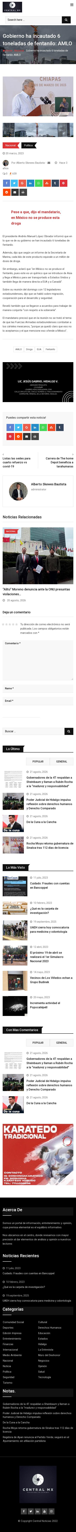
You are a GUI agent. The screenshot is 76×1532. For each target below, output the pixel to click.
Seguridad (47, 145)
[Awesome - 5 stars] (16, 624)
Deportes (8, 1327)
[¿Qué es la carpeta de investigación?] (15, 908)
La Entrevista (45, 1349)
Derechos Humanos (49, 1327)
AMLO (18, 349)
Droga (29, 349)
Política (28, 145)
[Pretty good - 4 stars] (13, 624)
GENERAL (61, 761)
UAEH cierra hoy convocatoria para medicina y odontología (37, 1300)
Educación (44, 1333)
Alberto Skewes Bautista (48, 484)
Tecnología (44, 1377)
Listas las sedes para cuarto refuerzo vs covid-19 (16, 462)
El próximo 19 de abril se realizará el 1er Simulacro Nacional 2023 (46, 957)
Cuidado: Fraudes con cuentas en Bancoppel (28, 1273)
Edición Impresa (12, 1333)
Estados (43, 1338)
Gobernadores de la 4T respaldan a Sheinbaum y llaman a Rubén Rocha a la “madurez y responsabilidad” (50, 782)
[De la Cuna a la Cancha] (13, 823)
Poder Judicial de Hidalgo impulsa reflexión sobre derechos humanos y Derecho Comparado (49, 804)
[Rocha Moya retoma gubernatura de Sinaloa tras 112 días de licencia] (13, 845)
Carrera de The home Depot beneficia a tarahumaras (59, 462)
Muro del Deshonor (49, 1355)
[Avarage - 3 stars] (9, 624)
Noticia (7, 1366)
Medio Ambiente (12, 1355)
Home (8, 50)
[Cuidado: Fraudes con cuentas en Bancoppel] (15, 886)
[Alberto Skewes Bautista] (49, 162)
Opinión (42, 1366)
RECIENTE (14, 761)
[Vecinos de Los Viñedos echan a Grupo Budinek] (15, 981)
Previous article (13, 454)
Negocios (43, 1360)
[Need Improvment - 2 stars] (6, 624)
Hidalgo (42, 1344)
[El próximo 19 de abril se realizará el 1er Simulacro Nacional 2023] (15, 956)
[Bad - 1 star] (3, 624)
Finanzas (8, 1344)
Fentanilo (50, 349)
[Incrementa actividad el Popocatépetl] (15, 1006)
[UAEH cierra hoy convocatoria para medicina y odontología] (15, 930)
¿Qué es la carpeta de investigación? (24, 1287)
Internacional (10, 1349)
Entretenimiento (12, 1338)
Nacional (19, 50)
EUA (39, 349)
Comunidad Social (13, 1322)
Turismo (7, 1382)
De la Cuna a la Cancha (41, 822)
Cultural (42, 1322)
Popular (38, 761)
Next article (65, 454)
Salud (41, 1371)
